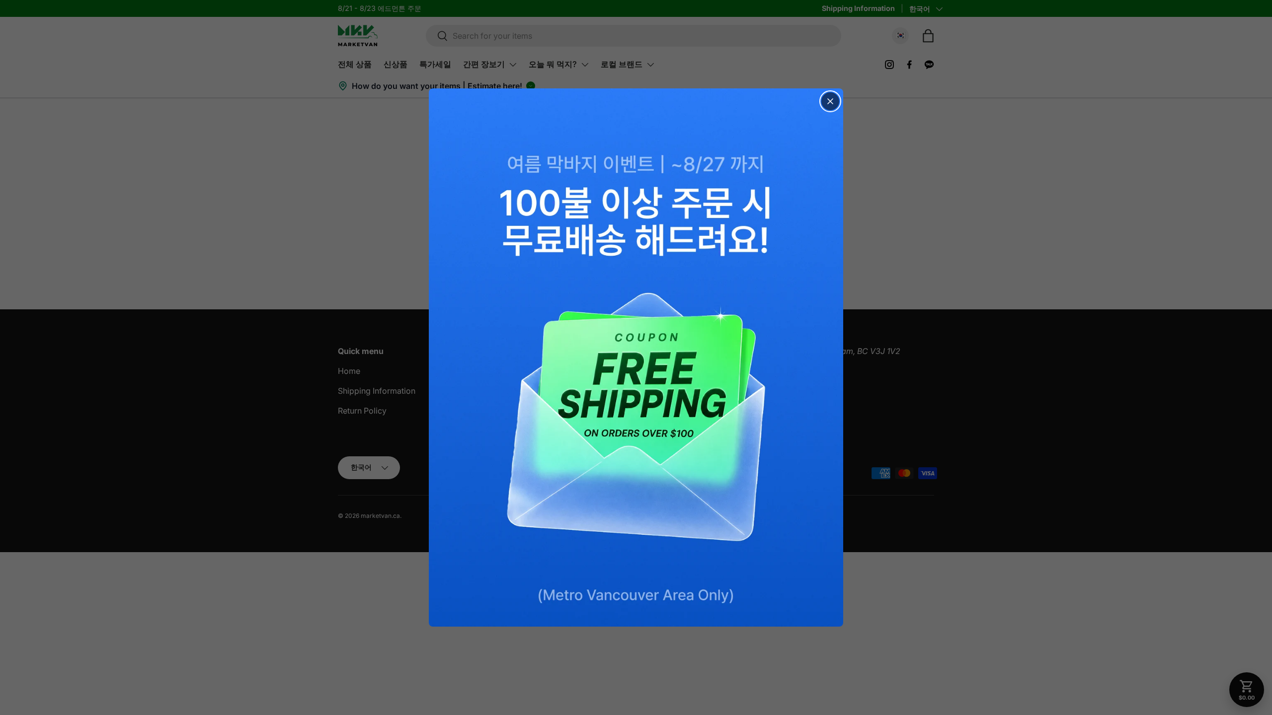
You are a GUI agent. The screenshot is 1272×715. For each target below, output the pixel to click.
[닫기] (830, 101)
